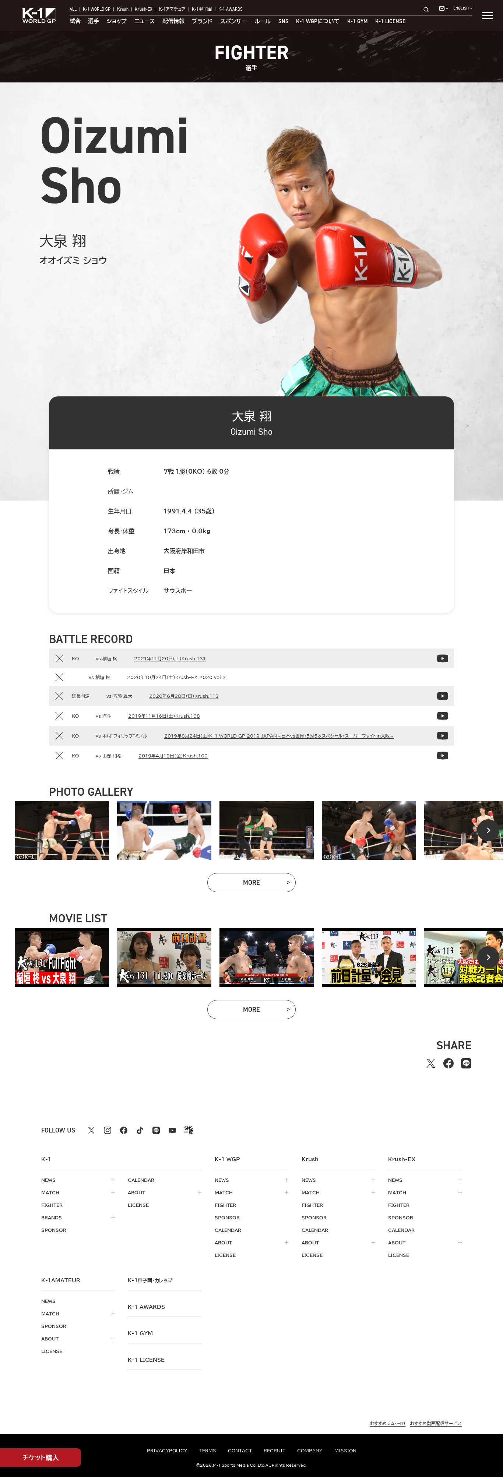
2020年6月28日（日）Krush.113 (184, 696)
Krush (123, 9)
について (318, 21)
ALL (73, 9)
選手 (93, 21)
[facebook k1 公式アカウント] (123, 1130)
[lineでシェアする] (466, 1063)
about (136, 1192)
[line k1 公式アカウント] (156, 1130)
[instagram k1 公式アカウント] (107, 1130)
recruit (274, 1450)
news (48, 1180)
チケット (40, 1457)
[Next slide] (488, 830)
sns (283, 21)
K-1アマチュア (172, 9)
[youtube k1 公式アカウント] (172, 1130)
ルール (262, 21)
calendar (141, 1180)
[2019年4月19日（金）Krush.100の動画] (442, 755)
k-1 (150, 1280)
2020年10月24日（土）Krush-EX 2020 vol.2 (176, 677)
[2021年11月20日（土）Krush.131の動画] (442, 658)
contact (240, 1450)
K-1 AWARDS (230, 9)
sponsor (53, 1230)
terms (207, 1450)
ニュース (144, 21)
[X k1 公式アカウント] (91, 1130)
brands (51, 1217)
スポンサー (233, 21)
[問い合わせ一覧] (443, 8)
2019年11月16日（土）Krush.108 (164, 716)
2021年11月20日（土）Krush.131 (170, 658)
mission (345, 1450)
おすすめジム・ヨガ (387, 1423)
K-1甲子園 (202, 9)
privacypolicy (167, 1450)
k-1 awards (146, 1307)
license (138, 1205)
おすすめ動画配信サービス (436, 1423)
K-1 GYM (357, 21)
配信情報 (173, 21)
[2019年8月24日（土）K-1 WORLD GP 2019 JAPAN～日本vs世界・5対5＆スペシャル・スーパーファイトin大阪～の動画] (442, 736)
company (310, 1450)
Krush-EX (143, 9)
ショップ (117, 21)
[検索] (428, 9)
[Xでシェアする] (431, 1063)
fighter (52, 1205)
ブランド (202, 21)
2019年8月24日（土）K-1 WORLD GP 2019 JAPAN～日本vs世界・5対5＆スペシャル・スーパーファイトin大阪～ (279, 736)
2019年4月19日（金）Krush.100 (173, 755)
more (269, 884)
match (50, 1192)
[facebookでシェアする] (448, 1063)
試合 (75, 21)
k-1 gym (140, 1333)
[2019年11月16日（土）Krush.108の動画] (442, 716)
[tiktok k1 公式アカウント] (140, 1130)
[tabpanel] (62, 830)
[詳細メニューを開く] (487, 15)
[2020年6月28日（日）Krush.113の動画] (442, 696)
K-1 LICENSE (390, 21)
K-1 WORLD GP (96, 9)
